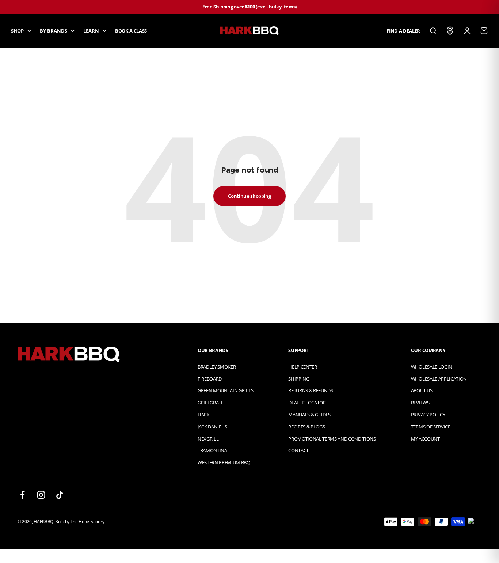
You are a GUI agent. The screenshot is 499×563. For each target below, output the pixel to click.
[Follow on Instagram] (41, 495)
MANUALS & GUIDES (309, 414)
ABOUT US (421, 390)
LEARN (91, 30)
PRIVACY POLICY (428, 414)
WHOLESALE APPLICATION (439, 378)
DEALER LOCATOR (306, 402)
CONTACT (298, 450)
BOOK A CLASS (131, 30)
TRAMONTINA (212, 450)
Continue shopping (249, 196)
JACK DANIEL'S (212, 426)
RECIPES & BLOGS (306, 426)
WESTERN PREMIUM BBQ (224, 462)
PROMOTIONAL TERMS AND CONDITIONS (332, 438)
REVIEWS (420, 402)
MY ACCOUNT (425, 438)
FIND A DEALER (403, 30)
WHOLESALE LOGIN (431, 366)
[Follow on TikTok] (60, 495)
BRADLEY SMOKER (217, 366)
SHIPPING (298, 378)
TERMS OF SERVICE (430, 426)
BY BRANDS (53, 30)
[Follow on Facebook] (22, 495)
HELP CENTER (302, 366)
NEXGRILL (208, 438)
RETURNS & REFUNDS (310, 390)
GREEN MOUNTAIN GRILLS (225, 390)
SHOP (17, 30)
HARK (204, 414)
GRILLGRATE (211, 402)
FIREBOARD (210, 378)
